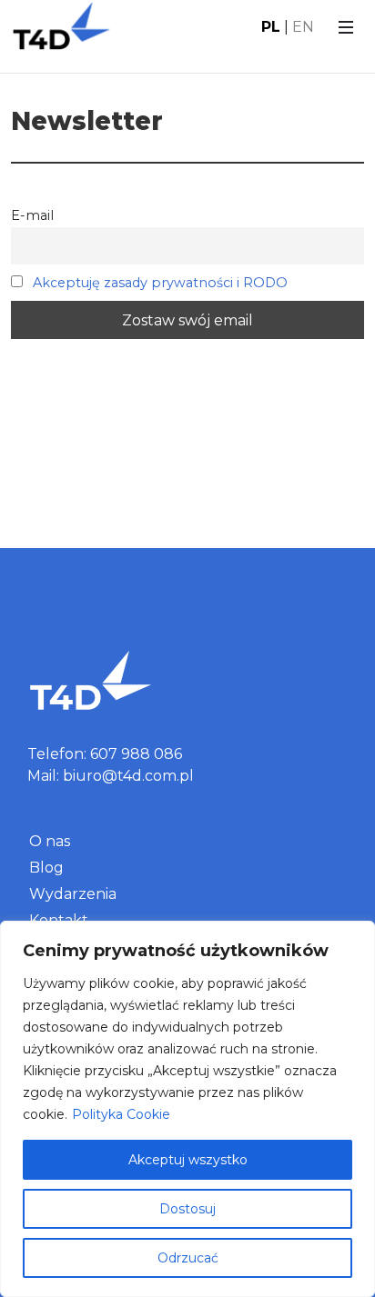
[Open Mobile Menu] (346, 27)
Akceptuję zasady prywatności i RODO (160, 282)
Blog (46, 867)
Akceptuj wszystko (188, 1160)
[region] (187, 1109)
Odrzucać (187, 1258)
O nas (49, 841)
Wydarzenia (73, 894)
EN (303, 26)
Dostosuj (187, 1209)
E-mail (32, 215)
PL (270, 26)
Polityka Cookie (121, 1114)
